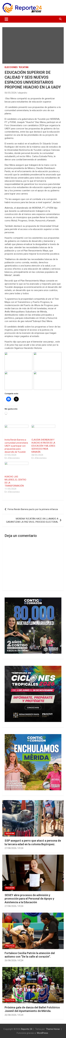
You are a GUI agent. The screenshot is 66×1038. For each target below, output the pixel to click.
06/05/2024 (10, 93)
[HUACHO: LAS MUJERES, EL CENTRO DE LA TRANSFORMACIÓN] (16, 468)
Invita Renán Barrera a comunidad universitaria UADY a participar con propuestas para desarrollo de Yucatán (16, 446)
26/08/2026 (10, 960)
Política (10, 946)
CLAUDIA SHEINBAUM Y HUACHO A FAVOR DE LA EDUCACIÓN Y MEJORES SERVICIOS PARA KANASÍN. (43, 446)
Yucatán (23, 67)
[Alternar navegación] (6, 19)
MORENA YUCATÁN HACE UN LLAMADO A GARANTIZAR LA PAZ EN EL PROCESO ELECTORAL (32, 520)
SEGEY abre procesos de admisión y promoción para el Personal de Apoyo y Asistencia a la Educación (29, 898)
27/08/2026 (10, 848)
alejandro (22, 93)
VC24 (20, 848)
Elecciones (11, 67)
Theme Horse (53, 1029)
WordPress (42, 1033)
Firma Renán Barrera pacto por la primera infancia (33, 509)
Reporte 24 (26, 1029)
